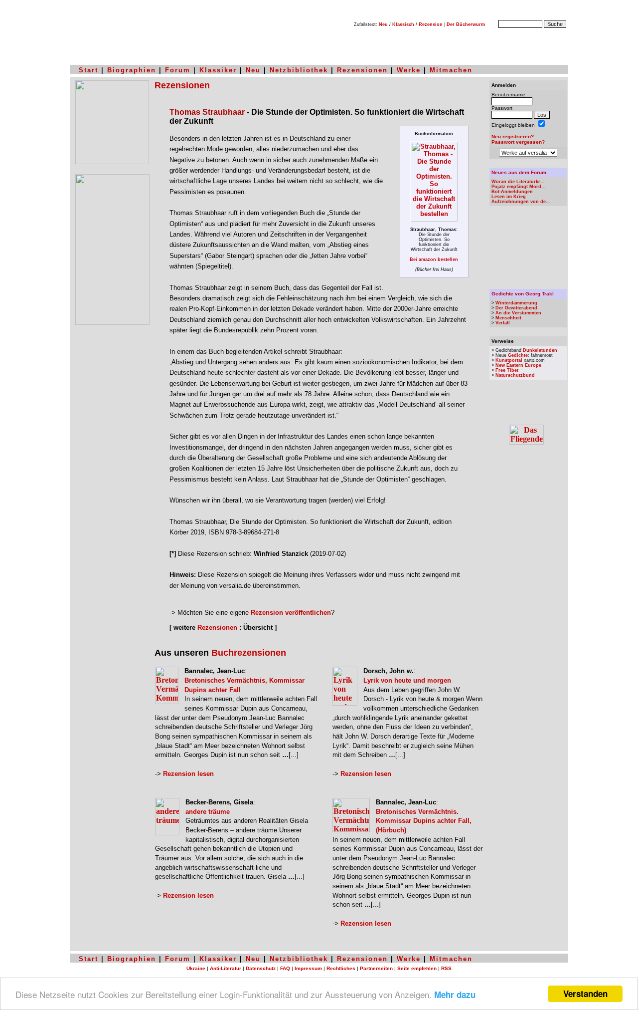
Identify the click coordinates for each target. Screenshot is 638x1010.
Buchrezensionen (248, 653)
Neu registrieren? (512, 136)
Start (88, 70)
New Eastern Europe (518, 365)
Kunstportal (508, 360)
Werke (409, 70)
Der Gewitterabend (516, 307)
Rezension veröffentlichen (291, 612)
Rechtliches (340, 968)
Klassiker (218, 70)
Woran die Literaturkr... (518, 181)
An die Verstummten (518, 312)
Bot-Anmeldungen (512, 191)
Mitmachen (451, 70)
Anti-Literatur (225, 968)
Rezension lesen (188, 773)
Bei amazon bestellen (434, 259)
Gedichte (518, 355)
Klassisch (403, 24)
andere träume (207, 811)
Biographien (131, 70)
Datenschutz (261, 968)
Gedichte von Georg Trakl (522, 293)
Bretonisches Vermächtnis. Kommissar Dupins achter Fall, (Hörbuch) (424, 821)
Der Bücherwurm (466, 24)
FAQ (285, 968)
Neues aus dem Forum (518, 172)
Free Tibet (506, 370)
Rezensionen (362, 70)
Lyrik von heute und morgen (407, 680)
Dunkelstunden (540, 350)
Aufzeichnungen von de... (520, 201)
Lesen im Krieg (508, 196)
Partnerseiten (376, 968)
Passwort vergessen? (518, 142)
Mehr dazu (455, 995)
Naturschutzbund (515, 375)
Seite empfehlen (417, 968)
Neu (383, 24)
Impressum (308, 968)
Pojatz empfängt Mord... (518, 186)
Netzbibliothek (299, 70)
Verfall (502, 322)
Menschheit (508, 317)
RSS (446, 968)
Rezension (431, 24)
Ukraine (195, 968)
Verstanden (585, 994)
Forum (177, 70)
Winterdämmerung (516, 302)
